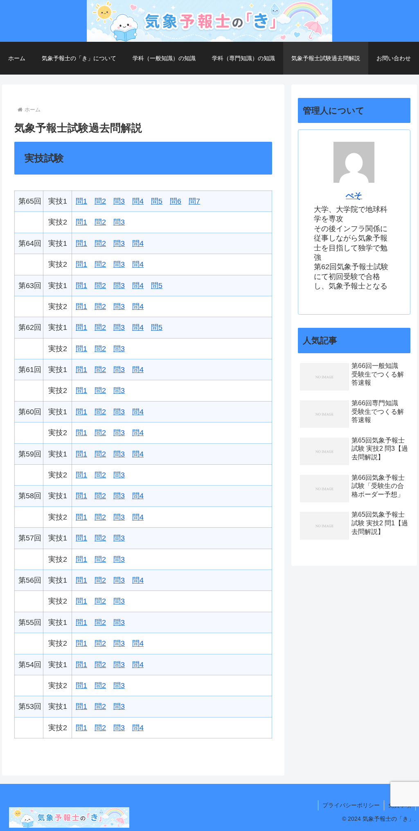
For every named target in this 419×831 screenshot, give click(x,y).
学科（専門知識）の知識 (243, 58)
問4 (138, 201)
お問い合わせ (393, 58)
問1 (81, 201)
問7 (194, 201)
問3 (119, 201)
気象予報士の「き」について (79, 58)
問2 (100, 201)
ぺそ (354, 195)
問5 (156, 201)
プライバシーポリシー (351, 805)
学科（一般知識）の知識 (164, 58)
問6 (175, 201)
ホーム (16, 58)
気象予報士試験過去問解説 (325, 58)
